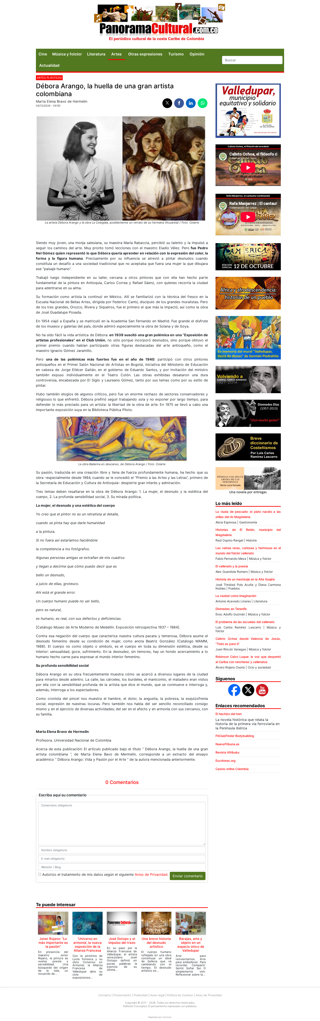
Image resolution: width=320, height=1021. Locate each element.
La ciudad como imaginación (236, 596)
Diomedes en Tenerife (231, 609)
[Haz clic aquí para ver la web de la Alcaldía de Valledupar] (248, 110)
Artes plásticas (49, 77)
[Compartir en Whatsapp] (202, 103)
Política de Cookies (180, 995)
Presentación (122, 995)
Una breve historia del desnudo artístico (156, 943)
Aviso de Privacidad (151, 874)
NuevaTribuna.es (227, 744)
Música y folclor (67, 54)
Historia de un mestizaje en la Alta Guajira (245, 579)
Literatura (96, 54)
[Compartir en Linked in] (191, 103)
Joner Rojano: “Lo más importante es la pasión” (53, 943)
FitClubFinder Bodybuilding (235, 736)
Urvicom (167, 1017)
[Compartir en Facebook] (179, 103)
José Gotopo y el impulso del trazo (121, 941)
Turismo (176, 54)
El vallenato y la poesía (232, 566)
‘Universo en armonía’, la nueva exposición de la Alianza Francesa (87, 944)
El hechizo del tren (229, 714)
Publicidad (141, 995)
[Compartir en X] (167, 103)
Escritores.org (226, 760)
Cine (43, 54)
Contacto (104, 995)
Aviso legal (157, 995)
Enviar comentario (188, 876)
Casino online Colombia (232, 769)
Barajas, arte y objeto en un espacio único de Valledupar (190, 944)
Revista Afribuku (227, 752)
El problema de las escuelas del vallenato (245, 622)
